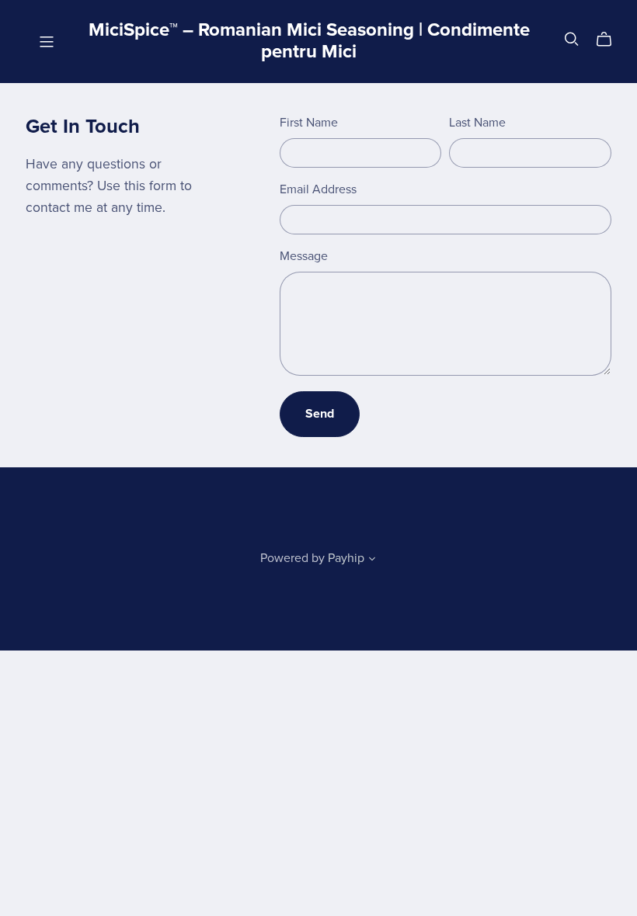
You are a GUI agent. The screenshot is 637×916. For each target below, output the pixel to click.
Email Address (318, 189)
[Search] (572, 39)
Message (304, 256)
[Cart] (610, 39)
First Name (309, 122)
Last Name (477, 122)
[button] (372, 560)
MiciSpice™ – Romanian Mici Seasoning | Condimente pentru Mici (309, 41)
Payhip (346, 558)
